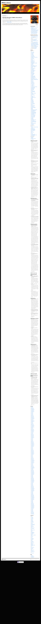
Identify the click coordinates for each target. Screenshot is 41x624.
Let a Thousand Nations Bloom (34, 86)
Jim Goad (32, 81)
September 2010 (32, 462)
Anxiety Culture (32, 58)
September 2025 (32, 411)
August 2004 (32, 508)
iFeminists (32, 75)
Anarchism (32, 518)
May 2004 (32, 510)
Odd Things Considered (33, 93)
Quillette (32, 98)
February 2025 (32, 416)
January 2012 (32, 451)
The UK (32, 550)
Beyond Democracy (33, 61)
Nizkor (31, 92)
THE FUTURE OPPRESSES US (34, 253)
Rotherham (9, 24)
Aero (31, 51)
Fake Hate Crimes (33, 128)
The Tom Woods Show (33, 114)
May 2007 (32, 484)
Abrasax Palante (32, 43)
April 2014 (32, 433)
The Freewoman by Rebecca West (34, 386)
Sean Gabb (14, 24)
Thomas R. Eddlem (33, 116)
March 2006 (32, 494)
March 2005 (32, 503)
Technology (32, 548)
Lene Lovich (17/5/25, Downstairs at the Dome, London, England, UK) (34, 36)
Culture (8, 23)
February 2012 (32, 450)
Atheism (32, 520)
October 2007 (32, 481)
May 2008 (32, 476)
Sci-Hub (32, 133)
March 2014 (32, 434)
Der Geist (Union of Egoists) (34, 375)
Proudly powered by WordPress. (34, 559)
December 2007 (32, 480)
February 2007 (32, 486)
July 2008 (32, 475)
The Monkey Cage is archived (34, 327)
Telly (31, 549)
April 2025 (32, 414)
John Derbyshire (32, 82)
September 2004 (32, 507)
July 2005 (32, 500)
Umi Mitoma (32, 139)
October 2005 (32, 498)
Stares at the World (33, 105)
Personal (11, 23)
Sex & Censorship (33, 103)
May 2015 (32, 427)
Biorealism (32, 521)
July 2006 (32, 491)
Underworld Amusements (33, 119)
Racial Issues (32, 543)
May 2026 (32, 407)
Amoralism (32, 517)
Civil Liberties (6, 23)
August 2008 (32, 474)
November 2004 (32, 506)
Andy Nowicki (24, 23)
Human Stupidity (34, 373)
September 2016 (32, 421)
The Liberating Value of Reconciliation (34, 216)
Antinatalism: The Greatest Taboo (34, 57)
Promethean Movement (33, 97)
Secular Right (32, 102)
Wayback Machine (33, 135)
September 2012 (32, 445)
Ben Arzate (32, 60)
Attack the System (34, 140)
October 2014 (32, 431)
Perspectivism (32, 538)
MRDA (9, 18)
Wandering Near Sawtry (33, 123)
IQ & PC (32, 80)
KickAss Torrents (33, 130)
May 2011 (32, 456)
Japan (31, 531)
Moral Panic (32, 533)
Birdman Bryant (32, 62)
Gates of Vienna (32, 71)
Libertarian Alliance (33, 87)
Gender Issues (32, 528)
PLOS (31, 132)
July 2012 (32, 447)
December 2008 (32, 472)
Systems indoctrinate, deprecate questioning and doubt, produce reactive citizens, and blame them (35, 200)
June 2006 (32, 492)
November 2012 (32, 444)
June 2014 (32, 432)
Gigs (31, 529)
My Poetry (32, 536)
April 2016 (32, 423)
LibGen (32, 131)
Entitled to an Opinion (35, 318)
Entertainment (32, 526)
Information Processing (33, 77)
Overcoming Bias (32, 94)
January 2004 (32, 513)
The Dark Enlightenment (33, 110)
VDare (31, 122)
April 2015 (32, 428)
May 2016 (32, 422)
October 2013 (32, 436)
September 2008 (32, 473)
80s (31, 516)
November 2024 (32, 418)
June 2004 (32, 509)
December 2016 (32, 420)
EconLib (32, 67)
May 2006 (32, 493)
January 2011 (32, 459)
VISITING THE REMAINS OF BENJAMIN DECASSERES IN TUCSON (34, 226)
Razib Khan (32, 99)
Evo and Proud (32, 68)
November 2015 (32, 425)
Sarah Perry (11, 24)
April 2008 (32, 477)
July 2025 (32, 412)
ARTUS (32, 59)
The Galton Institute (33, 134)
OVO (31, 95)
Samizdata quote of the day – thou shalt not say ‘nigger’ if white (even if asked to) (34, 188)
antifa (26, 23)
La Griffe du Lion (32, 85)
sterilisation (17, 24)
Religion (13, 23)
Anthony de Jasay (33, 56)
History (32, 530)
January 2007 (32, 487)
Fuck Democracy (32, 527)
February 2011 (32, 458)
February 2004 (32, 512)
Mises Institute (32, 89)
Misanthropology (32, 532)
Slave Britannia (32, 547)
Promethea (32, 96)
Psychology (32, 541)
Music (31, 535)
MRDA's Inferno (6, 3)
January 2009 (32, 471)
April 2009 (32, 469)
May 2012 (32, 448)
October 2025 (32, 410)
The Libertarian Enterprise (33, 112)
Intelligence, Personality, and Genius (34, 79)
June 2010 (32, 464)
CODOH (32, 64)
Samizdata (32, 100)
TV (31, 552)
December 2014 (32, 430)
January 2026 (32, 408)
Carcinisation (32, 63)
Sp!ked (32, 104)
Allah (21, 23)
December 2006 (32, 488)
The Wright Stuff (32, 551)
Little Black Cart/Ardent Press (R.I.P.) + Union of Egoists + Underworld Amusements (34, 396)
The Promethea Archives (33, 113)
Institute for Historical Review (34, 78)
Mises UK (32, 90)
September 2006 (32, 490)
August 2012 (32, 446)
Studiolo (32, 108)
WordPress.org (32, 557)
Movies (32, 534)
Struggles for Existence (33, 107)
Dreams (32, 523)
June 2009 (32, 468)
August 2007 (32, 482)
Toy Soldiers (32, 117)
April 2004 (32, 511)
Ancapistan (32, 53)
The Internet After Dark (33, 138)
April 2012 (32, 449)
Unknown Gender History (33, 121)
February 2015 (32, 429)
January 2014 (32, 435)
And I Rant (32, 54)
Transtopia (32, 118)
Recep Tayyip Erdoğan (4, 24)
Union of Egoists (32, 120)
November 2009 (32, 467)
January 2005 (32, 504)
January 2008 (32, 479)
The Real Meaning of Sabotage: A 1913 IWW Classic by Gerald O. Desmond (34, 377)
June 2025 (32, 413)
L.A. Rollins (32, 84)
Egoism (32, 525)
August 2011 (32, 454)
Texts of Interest (17, 23)
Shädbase (32, 137)
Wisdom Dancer (34, 198)
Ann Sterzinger (32, 55)
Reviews (32, 545)
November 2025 (32, 409)
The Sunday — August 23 (33, 141)
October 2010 (32, 461)
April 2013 (32, 440)
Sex (31, 546)
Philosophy (32, 539)
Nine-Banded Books (33, 91)
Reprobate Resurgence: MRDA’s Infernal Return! (12, 17)
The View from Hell (33, 115)
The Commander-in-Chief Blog (34, 109)
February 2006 (32, 495)
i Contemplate (32, 74)
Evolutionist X (32, 69)
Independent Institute (33, 76)
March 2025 (32, 415)
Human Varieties (32, 73)
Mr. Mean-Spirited (34, 224)
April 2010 (32, 465)
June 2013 (32, 439)
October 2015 (32, 426)
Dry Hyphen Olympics (33, 66)
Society (15, 23)
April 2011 (32, 457)
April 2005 (32, 502)
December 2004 (32, 505)
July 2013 (32, 438)
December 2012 (32, 443)
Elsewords (35, 48)
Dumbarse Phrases (33, 524)
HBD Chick (32, 72)
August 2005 (32, 499)
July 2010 (32, 463)
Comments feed (32, 556)
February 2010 (32, 466)
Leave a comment (21, 24)
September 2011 (32, 453)
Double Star (32, 336)
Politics (32, 540)
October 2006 (32, 489)
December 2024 (32, 417)
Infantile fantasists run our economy (34, 174)
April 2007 (32, 485)
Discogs (32, 126)
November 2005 (32, 497)
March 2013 (32, 441)
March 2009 (32, 470)
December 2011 (32, 452)
